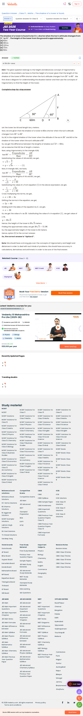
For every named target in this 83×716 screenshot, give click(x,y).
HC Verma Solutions (9, 503)
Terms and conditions (12, 705)
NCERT (4, 412)
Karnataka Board (8, 563)
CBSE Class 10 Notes (63, 559)
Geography (42, 573)
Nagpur (58, 659)
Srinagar (59, 678)
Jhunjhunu (60, 689)
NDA (21, 518)
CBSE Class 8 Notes (63, 567)
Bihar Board (6, 556)
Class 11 (22, 13)
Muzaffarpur (59, 603)
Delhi (56, 618)
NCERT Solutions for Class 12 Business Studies (9, 452)
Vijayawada (59, 625)
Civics (40, 577)
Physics (40, 551)
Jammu (59, 682)
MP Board (5, 574)
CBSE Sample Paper (45, 502)
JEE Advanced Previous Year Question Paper (26, 673)
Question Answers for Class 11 (57, 19)
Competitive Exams (27, 497)
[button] (9, 268)
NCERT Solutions (8, 416)
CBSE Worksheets (44, 505)
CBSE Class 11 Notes (63, 556)
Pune (58, 656)
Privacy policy (40, 703)
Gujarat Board (7, 559)
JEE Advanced (25, 504)
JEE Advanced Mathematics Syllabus (25, 659)
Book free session (66, 293)
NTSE (21, 525)
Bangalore (58, 610)
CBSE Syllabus (43, 498)
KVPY (22, 521)
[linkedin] (68, 703)
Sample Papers (25, 561)
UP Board (5, 589)
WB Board (5, 593)
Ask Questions (25, 593)
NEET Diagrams (43, 622)
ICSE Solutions (61, 498)
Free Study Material (27, 551)
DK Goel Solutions (8, 531)
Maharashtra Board (9, 571)
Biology (40, 555)
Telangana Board (8, 582)
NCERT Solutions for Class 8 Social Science (63, 436)
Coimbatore (60, 652)
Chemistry (42, 558)
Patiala (57, 614)
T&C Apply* (34, 297)
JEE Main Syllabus (8, 632)
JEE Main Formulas (9, 622)
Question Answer (9, 13)
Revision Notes (61, 548)
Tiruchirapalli (60, 633)
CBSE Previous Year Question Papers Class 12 (45, 517)
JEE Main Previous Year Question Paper (8, 659)
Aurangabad (60, 667)
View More (40, 283)
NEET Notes (42, 619)
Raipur (58, 671)
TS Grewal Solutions (9, 535)
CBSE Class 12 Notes (63, 552)
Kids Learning (25, 589)
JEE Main (23, 501)
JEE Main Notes (7, 619)
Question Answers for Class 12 (27, 19)
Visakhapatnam (61, 629)
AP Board (5, 552)
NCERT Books (61, 449)
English (40, 566)
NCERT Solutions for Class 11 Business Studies (27, 442)
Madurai (58, 636)
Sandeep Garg (7, 539)
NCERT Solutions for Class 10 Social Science (45, 436)
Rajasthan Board (8, 578)
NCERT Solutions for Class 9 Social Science (45, 476)
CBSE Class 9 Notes (63, 563)
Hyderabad (59, 621)
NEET (21, 508)
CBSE (40, 494)
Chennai (58, 606)
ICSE (57, 494)
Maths (30, 13)
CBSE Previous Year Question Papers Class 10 (45, 526)
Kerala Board (6, 567)
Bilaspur (59, 674)
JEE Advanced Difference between (25, 638)
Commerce (42, 569)
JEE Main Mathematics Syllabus (7, 644)
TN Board (5, 586)
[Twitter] (74, 703)
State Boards (7, 548)
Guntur (58, 663)
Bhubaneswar (61, 685)
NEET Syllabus (43, 632)
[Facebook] (62, 702)
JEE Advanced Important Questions (25, 609)
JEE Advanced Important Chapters (25, 617)
